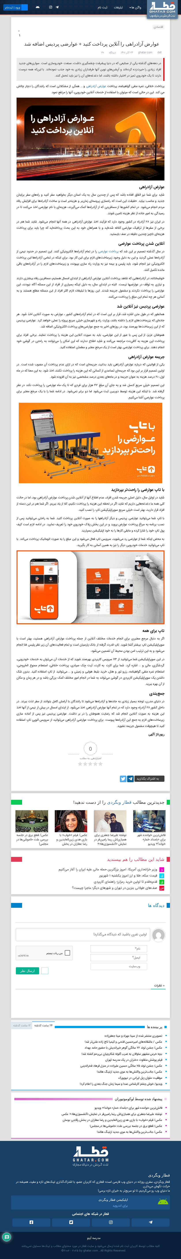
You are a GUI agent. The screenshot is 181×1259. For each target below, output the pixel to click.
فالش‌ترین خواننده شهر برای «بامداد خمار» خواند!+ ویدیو (151, 839)
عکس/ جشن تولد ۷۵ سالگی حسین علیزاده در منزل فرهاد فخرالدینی (121, 1066)
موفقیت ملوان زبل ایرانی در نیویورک (140, 1078)
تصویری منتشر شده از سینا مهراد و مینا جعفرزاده (133, 1036)
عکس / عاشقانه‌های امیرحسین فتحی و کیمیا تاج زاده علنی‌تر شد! (123, 1042)
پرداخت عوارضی (108, 251)
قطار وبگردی (119, 802)
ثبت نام (102, 7)
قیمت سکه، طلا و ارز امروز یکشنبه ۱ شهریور (128, 875)
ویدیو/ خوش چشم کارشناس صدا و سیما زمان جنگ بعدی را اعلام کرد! (121, 1084)
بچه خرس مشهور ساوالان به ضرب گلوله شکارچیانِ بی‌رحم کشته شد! (122, 1054)
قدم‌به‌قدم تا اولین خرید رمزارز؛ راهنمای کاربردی (125, 881)
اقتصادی (158, 27)
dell (159, 52)
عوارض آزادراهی (96, 86)
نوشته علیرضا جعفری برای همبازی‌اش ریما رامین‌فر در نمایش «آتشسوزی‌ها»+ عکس (110, 842)
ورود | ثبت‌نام (12, 8)
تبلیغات (118, 7)
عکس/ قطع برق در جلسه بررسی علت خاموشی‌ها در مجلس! (32, 839)
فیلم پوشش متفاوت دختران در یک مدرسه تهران (133, 1060)
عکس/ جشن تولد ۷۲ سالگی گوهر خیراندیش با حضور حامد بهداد (123, 1047)
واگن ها (136, 7)
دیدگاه (112, 52)
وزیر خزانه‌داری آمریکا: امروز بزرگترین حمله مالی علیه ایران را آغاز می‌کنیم (108, 869)
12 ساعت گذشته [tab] (21, 1025)
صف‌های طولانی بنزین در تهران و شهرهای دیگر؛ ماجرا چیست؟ (114, 888)
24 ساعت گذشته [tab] (43, 1025)
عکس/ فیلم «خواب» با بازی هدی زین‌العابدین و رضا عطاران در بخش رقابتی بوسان (71, 842)
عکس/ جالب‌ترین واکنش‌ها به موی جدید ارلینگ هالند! (129, 1072)
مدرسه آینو (93, 1238)
